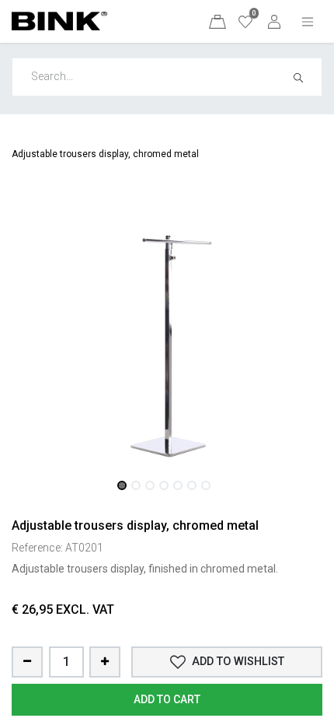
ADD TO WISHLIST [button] (238, 661)
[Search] (303, 77)
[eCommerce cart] (217, 21)
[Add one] (104, 662)
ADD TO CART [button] (167, 699)
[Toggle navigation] (307, 21)
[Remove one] (27, 662)
